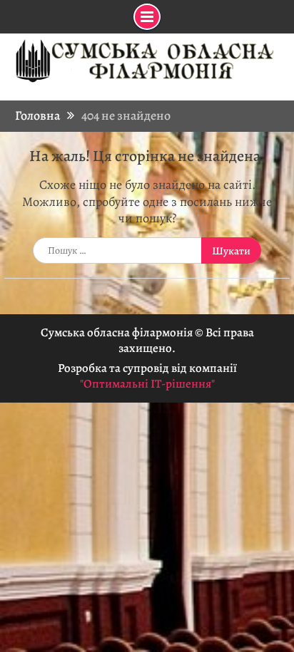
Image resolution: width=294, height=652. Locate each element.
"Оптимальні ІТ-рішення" (147, 384)
